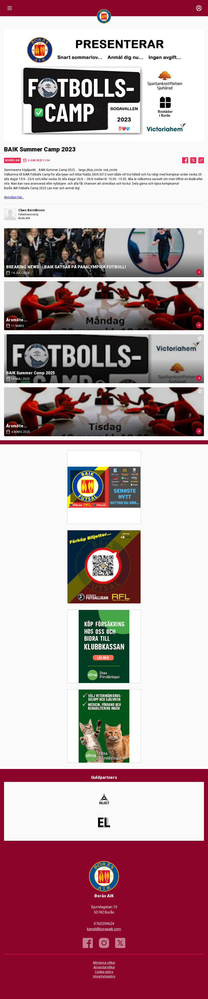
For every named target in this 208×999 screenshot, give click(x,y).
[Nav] (9, 8)
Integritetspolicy (104, 976)
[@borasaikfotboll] (104, 943)
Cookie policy (104, 972)
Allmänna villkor (104, 963)
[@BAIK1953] (120, 943)
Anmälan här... (14, 197)
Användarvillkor (104, 967)
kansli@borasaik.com (104, 929)
